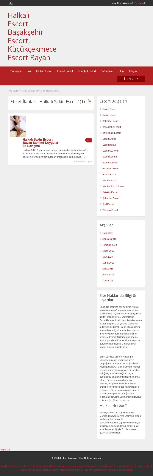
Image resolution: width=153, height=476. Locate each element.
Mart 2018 (107, 257)
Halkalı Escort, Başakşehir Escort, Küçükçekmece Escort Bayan (32, 36)
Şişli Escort (108, 204)
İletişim (133, 70)
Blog (121, 70)
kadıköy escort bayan (95, 469)
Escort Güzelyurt (110, 151)
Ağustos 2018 (109, 239)
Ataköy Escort (109, 109)
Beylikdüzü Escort (111, 133)
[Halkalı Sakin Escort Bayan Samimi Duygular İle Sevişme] (18, 136)
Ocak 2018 (107, 268)
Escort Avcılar (109, 139)
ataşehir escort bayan (71, 469)
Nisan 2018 (108, 251)
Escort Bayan (109, 145)
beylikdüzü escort (10, 466)
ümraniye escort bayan (120, 469)
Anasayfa (16, 70)
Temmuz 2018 (109, 245)
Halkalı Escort (44, 70)
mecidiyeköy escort (95, 466)
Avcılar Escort (109, 115)
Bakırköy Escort (110, 121)
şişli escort (42, 466)
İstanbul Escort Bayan (113, 186)
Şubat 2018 (108, 262)
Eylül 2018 (107, 233)
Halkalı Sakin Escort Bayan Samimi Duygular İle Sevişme (40, 143)
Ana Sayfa (13, 91)
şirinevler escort (115, 466)
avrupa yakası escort (72, 466)
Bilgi (28, 70)
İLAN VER (131, 79)
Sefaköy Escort (110, 192)
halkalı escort (28, 466)
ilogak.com (5, 449)
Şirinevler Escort (110, 198)
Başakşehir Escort (111, 127)
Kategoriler (107, 70)
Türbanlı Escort (110, 210)
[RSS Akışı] (10, 2)
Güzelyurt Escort (110, 168)
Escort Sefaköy (110, 162)
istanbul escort (51, 469)
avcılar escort (35, 469)
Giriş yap (139, 3)
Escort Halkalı (65, 70)
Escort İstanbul (109, 156)
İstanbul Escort (87, 70)
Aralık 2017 (108, 274)
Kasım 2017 (108, 280)
